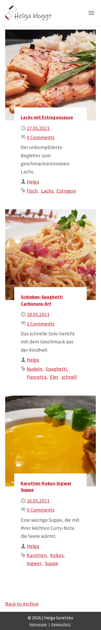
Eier (54, 377)
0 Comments (40, 137)
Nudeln (34, 369)
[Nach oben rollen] (88, 617)
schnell (69, 377)
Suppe (51, 563)
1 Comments (40, 324)
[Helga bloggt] (34, 13)
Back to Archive (22, 604)
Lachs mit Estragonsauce (47, 117)
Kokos (56, 555)
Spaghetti (56, 369)
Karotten (37, 555)
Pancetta (37, 377)
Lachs (47, 191)
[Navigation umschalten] (91, 13)
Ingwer (34, 563)
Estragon (66, 191)
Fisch (32, 191)
